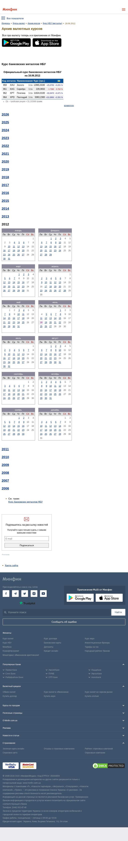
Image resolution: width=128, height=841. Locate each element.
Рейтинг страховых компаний (99, 749)
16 (4, 250)
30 (4, 258)
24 (9, 254)
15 (50, 246)
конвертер (69, 105)
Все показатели (15, 18)
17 (9, 250)
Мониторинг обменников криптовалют (21, 655)
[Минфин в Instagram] (34, 593)
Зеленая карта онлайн (13, 749)
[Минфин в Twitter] (24, 593)
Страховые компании (95, 753)
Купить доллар (10, 696)
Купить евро (49, 696)
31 (9, 258)
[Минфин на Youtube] (43, 593)
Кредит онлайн (51, 651)
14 (46, 246)
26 (18, 254)
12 (18, 246)
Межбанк (7, 647)
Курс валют (8, 638)
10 (9, 246)
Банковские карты (52, 643)
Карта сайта (11, 565)
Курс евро (89, 638)
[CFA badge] (45, 766)
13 (23, 246)
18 (14, 250)
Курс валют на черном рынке (98, 692)
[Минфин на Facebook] (6, 593)
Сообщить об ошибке (64, 622)
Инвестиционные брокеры (97, 643)
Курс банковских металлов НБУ (25, 501)
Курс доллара (50, 638)
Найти (118, 612)
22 (50, 250)
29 (50, 254)
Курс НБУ (7, 643)
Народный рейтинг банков (97, 651)
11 (14, 246)
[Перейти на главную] (10, 10)
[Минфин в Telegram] (15, 593)
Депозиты (48, 647)
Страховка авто (10, 753)
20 (23, 250)
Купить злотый (92, 696)
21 (46, 250)
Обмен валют (9, 692)
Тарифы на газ (91, 647)
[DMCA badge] (108, 766)
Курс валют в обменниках (56, 692)
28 (46, 254)
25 (14, 254)
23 (4, 254)
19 (18, 250)
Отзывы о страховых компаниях (59, 749)
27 (23, 254)
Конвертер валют (11, 651)
